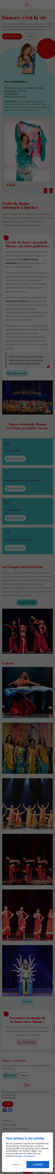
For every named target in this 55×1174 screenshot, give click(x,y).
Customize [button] (16, 1164)
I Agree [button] (38, 1164)
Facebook (28, 1156)
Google (18, 1156)
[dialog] (27, 1152)
